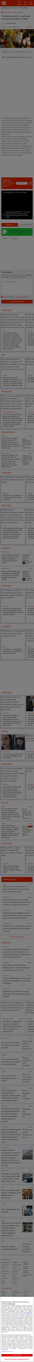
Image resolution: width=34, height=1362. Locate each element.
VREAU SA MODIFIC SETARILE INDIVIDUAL (17, 1359)
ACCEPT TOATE (17, 1355)
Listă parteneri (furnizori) (7, 1351)
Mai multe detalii (28, 1312)
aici (29, 1323)
